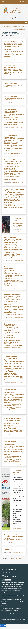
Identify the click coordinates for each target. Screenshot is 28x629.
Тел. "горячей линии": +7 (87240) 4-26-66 (11, 610)
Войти (2, 1)
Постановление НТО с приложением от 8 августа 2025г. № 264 (14, 85)
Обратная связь (8, 576)
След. (20, 558)
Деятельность (9, 26)
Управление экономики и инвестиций (17, 28)
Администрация (9, 569)
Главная (3, 26)
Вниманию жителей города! (17, 472)
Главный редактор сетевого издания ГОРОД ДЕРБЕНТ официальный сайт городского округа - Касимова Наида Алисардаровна (13, 604)
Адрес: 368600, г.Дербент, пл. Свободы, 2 (11, 608)
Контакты (6, 579)
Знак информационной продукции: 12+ (11, 599)
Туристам (6, 572)
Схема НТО (8, 549)
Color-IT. (21, 619)
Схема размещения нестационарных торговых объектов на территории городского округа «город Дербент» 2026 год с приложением (13, 70)
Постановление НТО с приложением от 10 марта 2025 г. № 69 (14, 98)
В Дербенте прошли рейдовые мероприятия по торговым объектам (18, 223)
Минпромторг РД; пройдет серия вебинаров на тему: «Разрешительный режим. (13, 537)
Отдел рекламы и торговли (17, 59)
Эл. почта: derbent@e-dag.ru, (8, 613)
